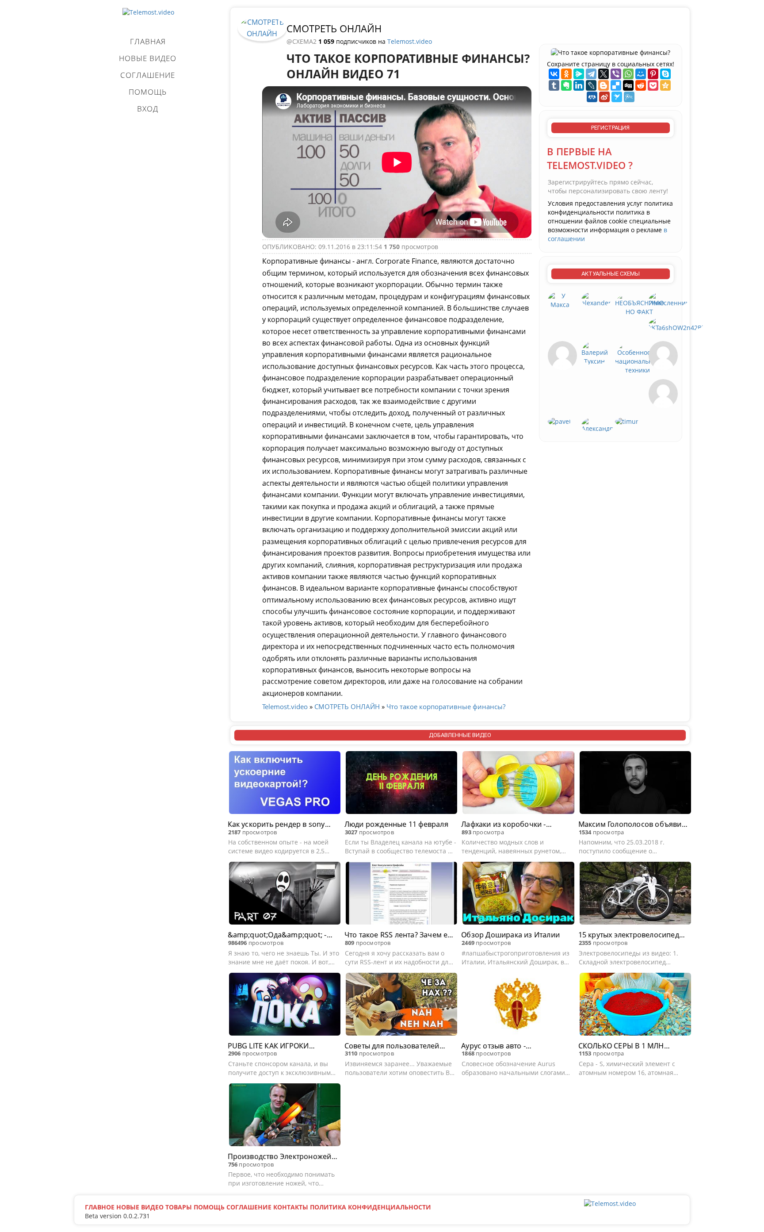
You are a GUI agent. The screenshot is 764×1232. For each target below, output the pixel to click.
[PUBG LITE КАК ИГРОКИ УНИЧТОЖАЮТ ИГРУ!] (284, 1005)
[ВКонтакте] (554, 74)
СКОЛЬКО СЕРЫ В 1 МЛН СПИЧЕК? (621, 1046)
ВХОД (147, 109)
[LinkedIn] (578, 85)
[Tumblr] (554, 85)
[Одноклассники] (566, 74)
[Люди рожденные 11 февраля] (401, 783)
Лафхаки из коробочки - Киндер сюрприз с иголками (511, 824)
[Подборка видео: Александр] (597, 424)
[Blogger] (603, 85)
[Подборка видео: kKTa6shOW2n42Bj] (676, 323)
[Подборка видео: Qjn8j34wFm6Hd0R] (663, 355)
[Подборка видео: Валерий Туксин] (594, 353)
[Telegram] (591, 74)
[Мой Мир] (640, 74)
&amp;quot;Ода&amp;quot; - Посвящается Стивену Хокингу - (281, 935)
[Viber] (616, 74)
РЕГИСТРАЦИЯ (610, 127)
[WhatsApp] (628, 74)
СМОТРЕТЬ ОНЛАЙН (334, 28)
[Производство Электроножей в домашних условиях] (284, 1116)
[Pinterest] (653, 74)
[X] (603, 74)
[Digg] (628, 85)
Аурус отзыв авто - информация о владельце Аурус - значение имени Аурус (514, 1046)
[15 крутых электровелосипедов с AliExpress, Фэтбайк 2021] (635, 894)
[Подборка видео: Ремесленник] (668, 299)
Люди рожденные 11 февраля (396, 824)
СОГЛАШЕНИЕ (147, 75)
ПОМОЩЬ (148, 92)
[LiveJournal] (591, 85)
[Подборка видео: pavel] (559, 421)
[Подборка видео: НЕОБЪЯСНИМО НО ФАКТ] (639, 303)
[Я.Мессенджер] (578, 74)
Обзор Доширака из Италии (510, 935)
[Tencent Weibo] (629, 97)
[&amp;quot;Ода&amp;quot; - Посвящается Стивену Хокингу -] (284, 894)
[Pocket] (653, 85)
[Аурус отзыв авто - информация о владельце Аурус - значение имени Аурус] (518, 1005)
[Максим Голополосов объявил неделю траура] (635, 783)
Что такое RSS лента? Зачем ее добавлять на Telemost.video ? (398, 935)
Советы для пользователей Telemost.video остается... (391, 1046)
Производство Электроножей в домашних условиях (282, 1156)
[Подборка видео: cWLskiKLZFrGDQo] (663, 393)
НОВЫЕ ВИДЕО (147, 58)
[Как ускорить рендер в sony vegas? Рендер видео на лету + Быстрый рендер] (284, 783)
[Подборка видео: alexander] (596, 299)
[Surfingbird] (616, 97)
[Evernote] (566, 85)
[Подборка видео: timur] (627, 421)
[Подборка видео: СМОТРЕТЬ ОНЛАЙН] (262, 27)
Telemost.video (409, 41)
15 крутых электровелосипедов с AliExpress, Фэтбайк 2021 (633, 935)
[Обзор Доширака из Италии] (518, 894)
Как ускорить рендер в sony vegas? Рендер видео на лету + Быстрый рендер (281, 824)
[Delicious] (616, 85)
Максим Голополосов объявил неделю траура (632, 824)
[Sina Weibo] (604, 97)
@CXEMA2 (302, 41)
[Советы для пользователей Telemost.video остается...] (401, 1005)
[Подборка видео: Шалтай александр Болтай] (562, 355)
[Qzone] (665, 85)
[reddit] (640, 85)
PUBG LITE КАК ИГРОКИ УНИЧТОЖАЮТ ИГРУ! (268, 1046)
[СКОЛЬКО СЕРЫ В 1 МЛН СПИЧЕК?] (635, 1005)
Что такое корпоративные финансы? (445, 706)
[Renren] (592, 97)
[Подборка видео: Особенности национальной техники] (638, 357)
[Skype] (665, 74)
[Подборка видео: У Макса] (560, 300)
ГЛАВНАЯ (148, 41)
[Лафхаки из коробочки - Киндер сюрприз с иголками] (518, 783)
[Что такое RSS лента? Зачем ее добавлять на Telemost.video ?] (401, 894)
